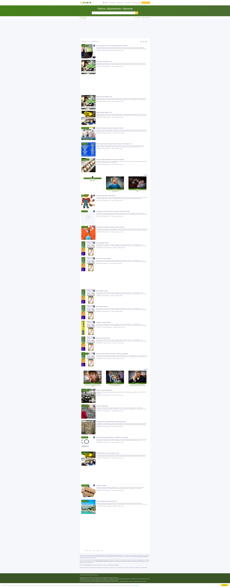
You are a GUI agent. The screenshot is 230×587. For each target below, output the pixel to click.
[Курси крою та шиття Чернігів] (88, 264)
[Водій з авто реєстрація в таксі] (88, 118)
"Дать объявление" (92, 557)
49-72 (90, 550)
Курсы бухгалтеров (107, 50)
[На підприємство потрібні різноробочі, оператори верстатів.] (88, 427)
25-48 (86, 550)
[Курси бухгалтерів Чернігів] (88, 344)
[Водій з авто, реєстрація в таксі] (88, 67)
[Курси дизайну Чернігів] (88, 296)
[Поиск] (136, 12)
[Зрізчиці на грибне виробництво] (88, 396)
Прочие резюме (106, 200)
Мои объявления (137, 2)
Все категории (137, 17)
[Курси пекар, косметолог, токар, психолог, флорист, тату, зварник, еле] (88, 149)
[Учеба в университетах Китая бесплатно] (88, 507)
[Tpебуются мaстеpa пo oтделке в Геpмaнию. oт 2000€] (88, 134)
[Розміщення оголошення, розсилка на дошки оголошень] (88, 233)
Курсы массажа (106, 311)
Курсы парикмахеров (107, 247)
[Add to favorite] (94, 46)
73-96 (94, 550)
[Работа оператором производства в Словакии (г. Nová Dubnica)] (88, 443)
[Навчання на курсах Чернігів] (88, 328)
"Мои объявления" (136, 567)
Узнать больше (135, 585)
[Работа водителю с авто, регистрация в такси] (88, 459)
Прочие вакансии (106, 66)
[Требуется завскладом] (88, 411)
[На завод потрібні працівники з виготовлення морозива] (88, 165)
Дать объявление (145, 2)
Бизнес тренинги (106, 148)
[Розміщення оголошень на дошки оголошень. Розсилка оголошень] (88, 217)
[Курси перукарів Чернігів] (88, 248)
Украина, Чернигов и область (118, 50)
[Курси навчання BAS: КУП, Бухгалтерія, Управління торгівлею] (88, 51)
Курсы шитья (105, 263)
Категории (128, 2)
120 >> (102, 550)
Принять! (225, 585)
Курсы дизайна (106, 295)
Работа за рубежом (107, 132)
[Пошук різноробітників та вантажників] (88, 201)
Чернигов (113, 2)
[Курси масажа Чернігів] (88, 312)
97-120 (97, 550)
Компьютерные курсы (107, 327)
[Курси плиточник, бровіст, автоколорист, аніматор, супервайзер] (88, 359)
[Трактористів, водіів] (88, 491)
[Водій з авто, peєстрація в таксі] (88, 102)
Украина (106, 2)
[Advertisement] (115, 28)
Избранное (84, 17)
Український (120, 2)
